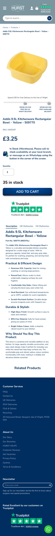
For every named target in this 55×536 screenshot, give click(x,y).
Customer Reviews (11, 450)
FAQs (5, 391)
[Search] (49, 18)
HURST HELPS (10, 445)
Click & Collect (9, 408)
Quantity (6, 166)
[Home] (18, 8)
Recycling (7, 412)
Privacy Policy (9, 458)
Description (11, 226)
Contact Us (8, 395)
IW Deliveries (42, 226)
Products (14, 27)
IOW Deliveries (10, 404)
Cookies (6, 462)
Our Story (7, 437)
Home (5, 27)
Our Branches (9, 441)
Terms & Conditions (12, 466)
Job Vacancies (9, 454)
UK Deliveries (26, 226)
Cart (36, 8)
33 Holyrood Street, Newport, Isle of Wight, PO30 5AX (26, 418)
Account (31, 8)
